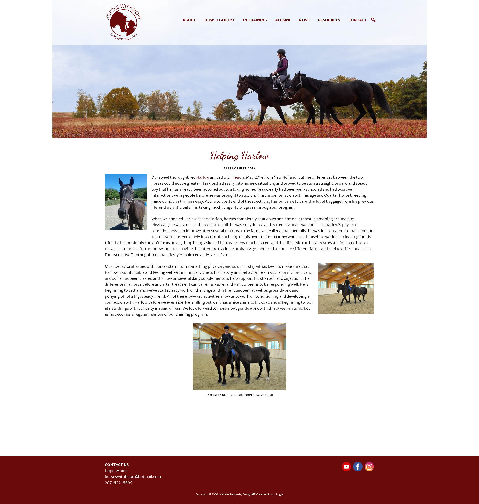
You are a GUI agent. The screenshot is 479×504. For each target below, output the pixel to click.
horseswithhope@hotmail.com (133, 476)
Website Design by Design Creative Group (247, 494)
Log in (280, 494)
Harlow (202, 177)
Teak (236, 177)
